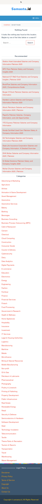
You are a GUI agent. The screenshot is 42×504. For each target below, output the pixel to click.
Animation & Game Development (14, 192)
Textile (4, 437)
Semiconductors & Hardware (12, 418)
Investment (6, 330)
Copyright (5, 484)
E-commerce (6, 268)
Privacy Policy (7, 476)
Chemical (5, 234)
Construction (6, 242)
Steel (3, 426)
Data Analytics (7, 261)
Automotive (6, 200)
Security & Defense (9, 414)
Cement (4, 230)
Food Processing (8, 307)
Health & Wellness (8, 315)
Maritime (5, 349)
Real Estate (6, 403)
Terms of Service (8, 480)
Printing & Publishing (9, 391)
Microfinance (6, 357)
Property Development (10, 395)
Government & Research (11, 311)
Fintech (4, 303)
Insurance (5, 326)
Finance (5, 295)
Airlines (4, 188)
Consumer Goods (8, 246)
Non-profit (5, 368)
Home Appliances (8, 318)
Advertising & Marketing (11, 180)
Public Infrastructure (9, 399)
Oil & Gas (5, 372)
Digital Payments (8, 265)
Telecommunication (9, 433)
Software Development (10, 422)
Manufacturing (7, 345)
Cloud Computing (8, 238)
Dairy (4, 257)
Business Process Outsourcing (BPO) (16, 223)
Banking (5, 211)
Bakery (4, 207)
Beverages (6, 215)
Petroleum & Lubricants (10, 376)
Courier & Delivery (9, 249)
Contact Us (6, 491)
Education (5, 272)
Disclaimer (6, 472)
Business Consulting (9, 219)
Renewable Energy (9, 406)
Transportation (7, 448)
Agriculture (6, 184)
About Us (5, 487)
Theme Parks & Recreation (12, 441)
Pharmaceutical (7, 380)
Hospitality (6, 322)
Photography (6, 383)
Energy (4, 280)
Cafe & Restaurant (9, 226)
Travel (4, 452)
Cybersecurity (7, 253)
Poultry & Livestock (9, 387)
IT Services (6, 334)
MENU (37, 18)
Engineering (6, 284)
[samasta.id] (21, 8)
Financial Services (9, 299)
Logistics (5, 341)
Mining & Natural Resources (12, 360)
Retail (4, 410)
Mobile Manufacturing (10, 364)
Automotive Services (9, 203)
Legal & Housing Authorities (12, 337)
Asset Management (9, 196)
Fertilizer (5, 292)
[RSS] (21, 2)
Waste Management (9, 460)
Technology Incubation (10, 429)
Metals (4, 353)
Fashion (4, 288)
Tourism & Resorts (9, 445)
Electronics (6, 276)
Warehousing (6, 456)
